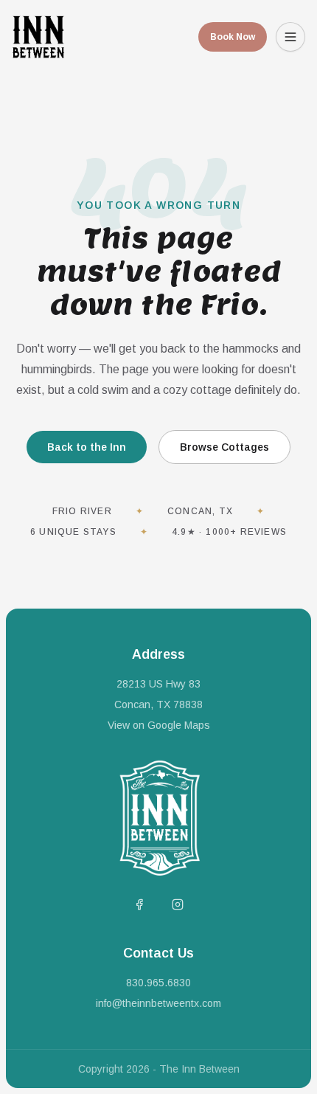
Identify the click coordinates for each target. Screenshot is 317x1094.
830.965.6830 (158, 983)
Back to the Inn (86, 447)
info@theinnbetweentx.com (158, 1003)
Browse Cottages (224, 447)
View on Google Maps (159, 725)
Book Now (232, 37)
